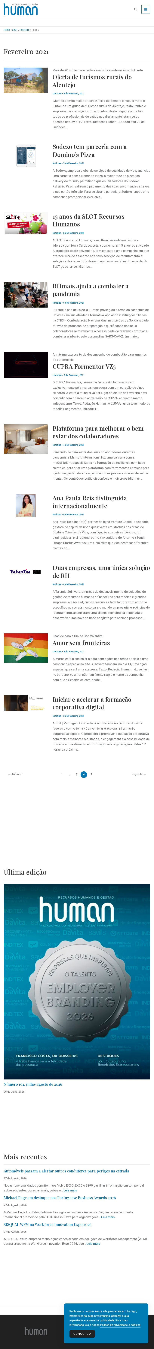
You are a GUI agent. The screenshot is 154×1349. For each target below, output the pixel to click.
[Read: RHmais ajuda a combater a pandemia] (26, 294)
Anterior (14, 774)
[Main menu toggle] (145, 9)
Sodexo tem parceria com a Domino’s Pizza (90, 150)
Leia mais (70, 1190)
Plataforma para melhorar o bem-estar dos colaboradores (100, 432)
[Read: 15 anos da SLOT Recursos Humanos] (26, 223)
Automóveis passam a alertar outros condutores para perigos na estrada (66, 1170)
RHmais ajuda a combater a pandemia (91, 290)
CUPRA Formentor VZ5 (84, 366)
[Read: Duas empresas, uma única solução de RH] (26, 571)
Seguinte (139, 774)
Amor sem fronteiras (81, 642)
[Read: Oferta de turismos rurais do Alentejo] (26, 80)
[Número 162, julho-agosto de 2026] (77, 981)
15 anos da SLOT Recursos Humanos (88, 220)
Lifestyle (57, 93)
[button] (135, 9)
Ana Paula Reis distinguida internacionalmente (90, 502)
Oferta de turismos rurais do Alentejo (92, 81)
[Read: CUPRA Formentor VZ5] (26, 364)
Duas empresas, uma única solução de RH (101, 571)
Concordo (82, 1333)
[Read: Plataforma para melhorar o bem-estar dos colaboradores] (26, 438)
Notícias (57, 163)
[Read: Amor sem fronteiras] (26, 648)
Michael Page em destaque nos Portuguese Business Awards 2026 (60, 1197)
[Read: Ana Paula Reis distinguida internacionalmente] (26, 505)
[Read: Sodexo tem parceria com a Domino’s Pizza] (26, 155)
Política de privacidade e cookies (120, 1325)
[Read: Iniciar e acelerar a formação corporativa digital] (26, 703)
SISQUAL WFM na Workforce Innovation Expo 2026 (47, 1224)
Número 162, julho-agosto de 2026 (33, 1084)
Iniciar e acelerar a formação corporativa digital (92, 703)
